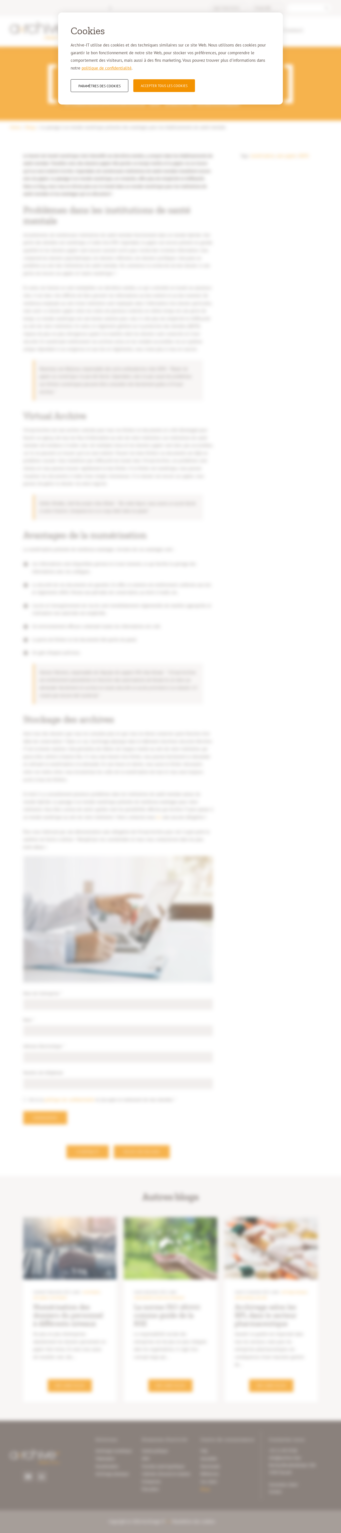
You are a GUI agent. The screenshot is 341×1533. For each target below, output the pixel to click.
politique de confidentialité (107, 68)
